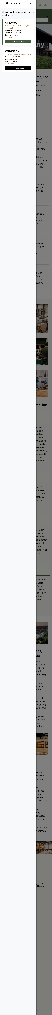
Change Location (18, 68)
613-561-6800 (10, 64)
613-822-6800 (10, 37)
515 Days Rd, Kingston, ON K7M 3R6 (17, 55)
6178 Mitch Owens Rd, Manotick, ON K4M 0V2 (17, 27)
